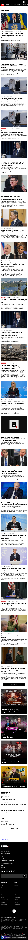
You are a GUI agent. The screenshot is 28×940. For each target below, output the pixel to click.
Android (3, 867)
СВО (2, 802)
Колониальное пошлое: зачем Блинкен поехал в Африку (13, 604)
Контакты (16, 885)
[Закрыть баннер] (26, 937)
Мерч (15, 887)
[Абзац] (14, 2)
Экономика (25, 4)
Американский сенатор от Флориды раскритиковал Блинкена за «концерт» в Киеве (14, 65)
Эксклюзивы (13, 4)
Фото (2, 887)
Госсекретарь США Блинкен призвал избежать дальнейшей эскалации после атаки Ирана (13, 163)
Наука (16, 902)
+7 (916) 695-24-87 (5, 853)
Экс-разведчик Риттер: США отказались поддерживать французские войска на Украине (11, 197)
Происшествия (4, 899)
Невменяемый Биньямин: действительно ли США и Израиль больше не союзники (12, 366)
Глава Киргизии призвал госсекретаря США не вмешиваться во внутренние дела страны (13, 537)
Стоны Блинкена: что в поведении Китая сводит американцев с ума (12, 131)
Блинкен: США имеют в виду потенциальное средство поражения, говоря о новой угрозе (13, 438)
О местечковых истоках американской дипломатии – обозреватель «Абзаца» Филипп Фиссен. (13, 39)
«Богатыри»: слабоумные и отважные (13, 786)
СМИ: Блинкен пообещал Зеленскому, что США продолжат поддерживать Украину (13, 670)
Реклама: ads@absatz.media (7, 860)
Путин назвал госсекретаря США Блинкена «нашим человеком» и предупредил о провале (11, 471)
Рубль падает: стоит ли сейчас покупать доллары (11, 736)
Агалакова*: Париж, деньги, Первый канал (13, 761)
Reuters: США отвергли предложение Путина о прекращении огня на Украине (14, 503)
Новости (7, 4)
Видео (2, 4)
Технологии (4, 904)
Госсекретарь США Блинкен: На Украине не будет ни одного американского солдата (11, 334)
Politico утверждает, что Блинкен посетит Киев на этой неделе (12, 99)
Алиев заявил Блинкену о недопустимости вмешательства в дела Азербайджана (12, 264)
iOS (2, 865)
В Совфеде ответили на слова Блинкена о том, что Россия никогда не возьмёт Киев (14, 301)
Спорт (16, 899)
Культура (3, 902)
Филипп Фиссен (8, 31)
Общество (17, 894)
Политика (19, 4)
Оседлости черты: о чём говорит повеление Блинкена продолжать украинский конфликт (12, 35)
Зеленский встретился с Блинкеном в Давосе (13, 636)
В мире (2, 260)
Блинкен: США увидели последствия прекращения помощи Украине (13, 569)
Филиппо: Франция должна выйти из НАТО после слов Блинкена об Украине (13, 231)
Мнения (2, 31)
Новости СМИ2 (5, 839)
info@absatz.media (5, 858)
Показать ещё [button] (14, 684)
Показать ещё (14, 828)
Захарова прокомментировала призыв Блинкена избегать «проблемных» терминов (13, 403)
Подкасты (17, 904)
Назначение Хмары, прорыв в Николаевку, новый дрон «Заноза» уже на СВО (13, 711)
